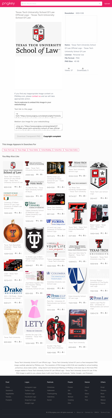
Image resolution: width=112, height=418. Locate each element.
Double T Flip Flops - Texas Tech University (55, 347)
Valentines (51, 397)
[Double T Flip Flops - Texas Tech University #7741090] (56, 329)
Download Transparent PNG (28, 136)
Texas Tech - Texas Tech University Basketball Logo (78, 229)
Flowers (103, 390)
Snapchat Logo (30, 400)
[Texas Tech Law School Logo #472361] (99, 175)
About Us (80, 412)
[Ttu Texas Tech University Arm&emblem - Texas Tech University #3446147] (77, 183)
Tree (86, 400)
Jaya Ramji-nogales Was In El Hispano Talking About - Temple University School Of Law (34, 286)
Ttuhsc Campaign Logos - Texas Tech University (56, 260)
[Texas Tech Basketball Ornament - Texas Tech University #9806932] (13, 230)
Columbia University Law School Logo (56, 283)
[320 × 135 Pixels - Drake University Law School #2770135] (13, 290)
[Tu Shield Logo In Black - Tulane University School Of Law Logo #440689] (34, 240)
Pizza (8, 387)
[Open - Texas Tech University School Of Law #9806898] (34, 163)
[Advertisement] (49, 73)
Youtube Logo (30, 393)
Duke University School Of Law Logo (77, 297)
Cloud (87, 387)
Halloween (51, 390)
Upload (107, 4)
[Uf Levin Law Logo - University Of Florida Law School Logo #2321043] (56, 222)
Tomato (8, 397)
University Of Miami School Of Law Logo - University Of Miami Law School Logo (13, 205)
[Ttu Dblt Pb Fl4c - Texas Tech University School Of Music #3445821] (34, 183)
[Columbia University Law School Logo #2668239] (56, 275)
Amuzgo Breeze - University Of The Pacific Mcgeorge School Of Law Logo (99, 283)
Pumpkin (9, 400)
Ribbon (103, 400)
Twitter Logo (29, 390)
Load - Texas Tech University (11, 275)
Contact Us (89, 412)
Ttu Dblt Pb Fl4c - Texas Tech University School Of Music (34, 190)
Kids (69, 403)
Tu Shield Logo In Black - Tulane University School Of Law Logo (34, 259)
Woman (70, 397)
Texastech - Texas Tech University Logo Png (99, 258)
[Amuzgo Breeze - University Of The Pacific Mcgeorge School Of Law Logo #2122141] (99, 273)
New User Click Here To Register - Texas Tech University (77, 255)
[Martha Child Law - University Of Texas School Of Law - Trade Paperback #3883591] (56, 168)
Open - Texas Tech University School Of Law (34, 169)
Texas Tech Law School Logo (99, 193)
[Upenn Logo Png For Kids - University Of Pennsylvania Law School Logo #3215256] (99, 298)
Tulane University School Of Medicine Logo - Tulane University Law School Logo (34, 213)
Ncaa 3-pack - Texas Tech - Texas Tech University (98, 227)
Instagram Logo (30, 387)
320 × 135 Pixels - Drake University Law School (13, 297)
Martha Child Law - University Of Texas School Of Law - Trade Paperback (55, 180)
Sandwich (9, 390)
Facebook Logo (30, 397)
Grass (87, 393)
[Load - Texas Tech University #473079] (13, 265)
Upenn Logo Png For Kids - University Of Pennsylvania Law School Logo (99, 305)
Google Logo (29, 403)
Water (103, 397)
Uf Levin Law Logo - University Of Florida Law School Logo (56, 229)
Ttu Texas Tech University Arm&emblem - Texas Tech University (77, 189)
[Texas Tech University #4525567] (77, 324)
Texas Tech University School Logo (77, 170)
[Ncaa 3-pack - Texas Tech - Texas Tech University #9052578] (99, 213)
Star (86, 397)
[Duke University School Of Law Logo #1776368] (77, 280)
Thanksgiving (52, 393)
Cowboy (71, 400)
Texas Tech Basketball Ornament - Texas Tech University (12, 247)
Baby (70, 393)
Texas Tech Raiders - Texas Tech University (55, 208)
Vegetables (10, 393)
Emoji (102, 387)
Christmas (50, 387)
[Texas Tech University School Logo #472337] (77, 164)
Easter (49, 400)
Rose (102, 393)
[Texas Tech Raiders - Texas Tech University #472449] (56, 199)
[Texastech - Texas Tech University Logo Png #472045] (99, 247)
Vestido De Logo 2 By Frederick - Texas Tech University (33, 336)
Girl (69, 390)
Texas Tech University (12, 337)
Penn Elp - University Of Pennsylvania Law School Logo (56, 303)
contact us (36, 96)
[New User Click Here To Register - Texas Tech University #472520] (77, 246)
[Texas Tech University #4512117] (13, 321)
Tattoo (103, 403)
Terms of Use (105, 412)
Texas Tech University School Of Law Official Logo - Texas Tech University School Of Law (13, 179)
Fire (86, 390)
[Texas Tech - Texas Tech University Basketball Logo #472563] (77, 213)
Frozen (70, 387)
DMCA (96, 412)
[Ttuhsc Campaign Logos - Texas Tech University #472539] (56, 249)
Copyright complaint (52, 136)
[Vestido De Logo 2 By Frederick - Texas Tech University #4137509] (34, 316)
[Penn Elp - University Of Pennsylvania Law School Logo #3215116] (56, 296)
